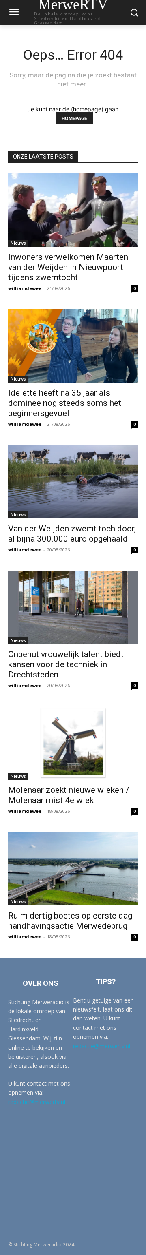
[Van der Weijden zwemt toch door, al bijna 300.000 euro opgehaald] (73, 481)
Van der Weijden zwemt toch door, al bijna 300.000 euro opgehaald (72, 534)
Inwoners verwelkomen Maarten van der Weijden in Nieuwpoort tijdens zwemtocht (68, 267)
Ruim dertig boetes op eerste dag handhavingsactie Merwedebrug (70, 921)
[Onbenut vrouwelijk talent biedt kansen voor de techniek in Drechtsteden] (73, 607)
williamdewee (24, 288)
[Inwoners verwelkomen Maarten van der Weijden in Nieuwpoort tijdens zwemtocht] (73, 210)
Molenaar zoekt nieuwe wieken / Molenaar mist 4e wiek (68, 795)
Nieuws (18, 243)
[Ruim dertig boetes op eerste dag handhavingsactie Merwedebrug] (73, 868)
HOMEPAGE (74, 118)
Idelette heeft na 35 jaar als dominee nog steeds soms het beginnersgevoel (64, 403)
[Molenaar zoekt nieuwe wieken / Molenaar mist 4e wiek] (73, 743)
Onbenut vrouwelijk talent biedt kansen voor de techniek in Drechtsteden (66, 664)
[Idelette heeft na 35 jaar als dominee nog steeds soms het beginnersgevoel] (73, 346)
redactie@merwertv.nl (36, 1102)
